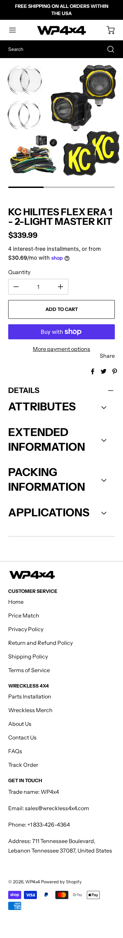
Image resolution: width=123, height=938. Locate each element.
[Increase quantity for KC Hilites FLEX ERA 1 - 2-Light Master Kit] (60, 286)
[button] (15, 30)
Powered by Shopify (61, 881)
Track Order (23, 764)
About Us (19, 723)
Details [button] (23, 390)
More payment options (61, 348)
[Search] (107, 49)
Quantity (19, 272)
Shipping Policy (28, 656)
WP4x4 (32, 881)
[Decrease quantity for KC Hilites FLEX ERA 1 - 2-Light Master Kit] (16, 286)
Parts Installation (29, 696)
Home (16, 601)
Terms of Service (29, 670)
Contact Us (22, 737)
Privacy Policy (25, 629)
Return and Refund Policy (40, 642)
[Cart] (107, 30)
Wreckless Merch (30, 710)
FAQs (15, 751)
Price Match (23, 615)
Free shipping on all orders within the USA (61, 9)
